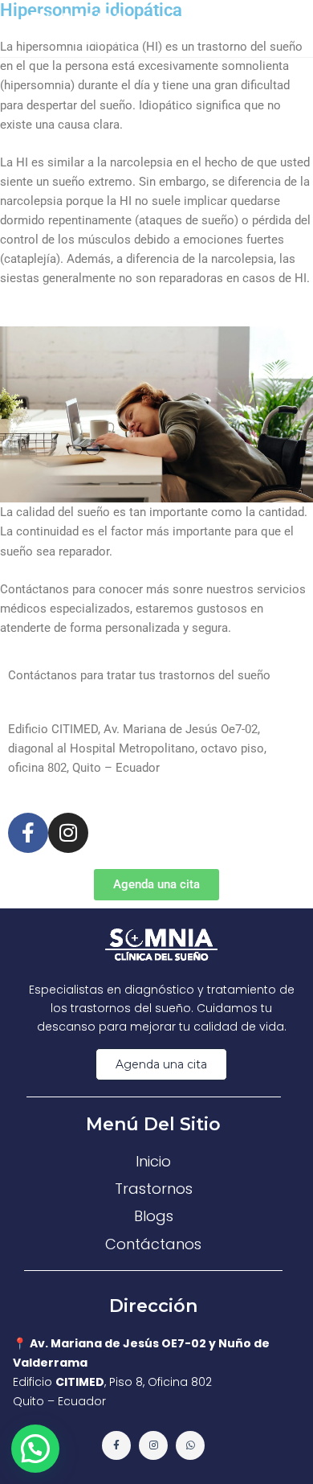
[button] (35, 1449)
